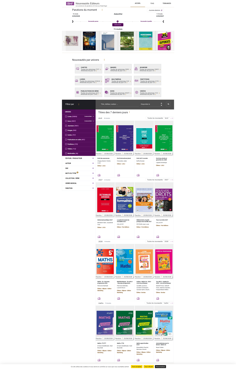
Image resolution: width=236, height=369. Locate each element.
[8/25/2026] (117, 21)
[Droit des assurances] (105, 138)
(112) (74, 149)
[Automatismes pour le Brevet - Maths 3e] (163, 323)
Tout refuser (148, 367)
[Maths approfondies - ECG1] (144, 323)
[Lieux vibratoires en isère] (127, 41)
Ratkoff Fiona (160, 285)
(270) (76, 144)
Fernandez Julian (122, 161)
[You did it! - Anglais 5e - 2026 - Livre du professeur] (163, 261)
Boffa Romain (140, 161)
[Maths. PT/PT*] (105, 323)
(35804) (74, 116)
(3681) (76, 126)
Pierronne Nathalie (102, 285)
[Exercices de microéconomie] (146, 41)
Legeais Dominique (161, 162)
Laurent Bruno (121, 287)
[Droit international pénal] (124, 138)
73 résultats (118, 29)
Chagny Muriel (101, 161)
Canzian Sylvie (141, 289)
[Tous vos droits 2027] (163, 200)
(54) (76, 153)
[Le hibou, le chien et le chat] (71, 41)
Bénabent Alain (101, 222)
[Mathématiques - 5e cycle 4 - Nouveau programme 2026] (124, 261)
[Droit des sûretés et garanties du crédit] (163, 138)
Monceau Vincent (141, 349)
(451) (83, 139)
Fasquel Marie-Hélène (162, 289)
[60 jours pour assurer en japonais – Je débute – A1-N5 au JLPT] (165, 41)
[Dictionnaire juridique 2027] (105, 200)
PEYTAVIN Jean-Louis (143, 224)
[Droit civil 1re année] (144, 138)
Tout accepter (137, 367)
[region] (118, 41)
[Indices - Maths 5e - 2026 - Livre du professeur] (144, 261)
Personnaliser (160, 367)
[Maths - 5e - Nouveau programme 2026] (105, 261)
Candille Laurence (142, 285)
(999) (74, 130)
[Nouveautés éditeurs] (93, 3)
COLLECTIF (120, 224)
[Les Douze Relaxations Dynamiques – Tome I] (90, 41)
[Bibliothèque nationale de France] (69, 3)
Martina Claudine (165, 287)
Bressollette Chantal (142, 347)
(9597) (73, 121)
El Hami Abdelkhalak (103, 346)
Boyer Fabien (160, 347)
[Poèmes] (109, 41)
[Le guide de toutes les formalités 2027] (124, 200)
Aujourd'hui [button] (118, 14)
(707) (74, 135)
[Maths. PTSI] (124, 323)
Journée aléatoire (154, 10)
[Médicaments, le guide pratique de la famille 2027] (144, 200)
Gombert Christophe (142, 287)
